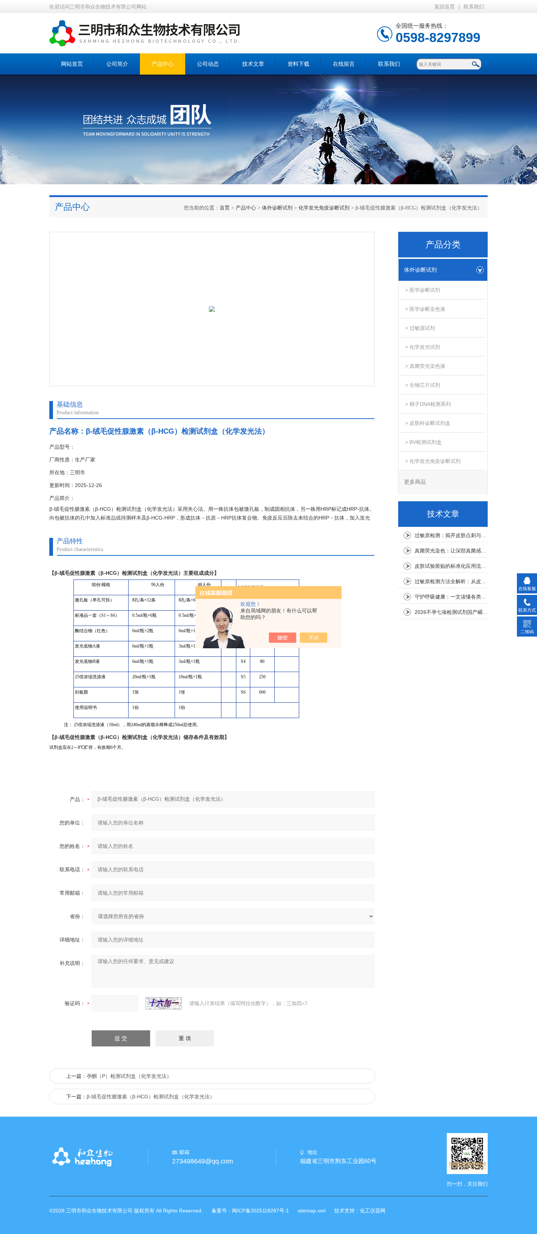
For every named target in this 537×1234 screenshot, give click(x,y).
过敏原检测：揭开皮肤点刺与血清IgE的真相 (451, 535)
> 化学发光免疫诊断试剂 (433, 461)
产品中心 (163, 64)
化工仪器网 (372, 1211)
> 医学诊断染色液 (425, 309)
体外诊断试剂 (277, 208)
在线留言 (344, 64)
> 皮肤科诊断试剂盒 (427, 423)
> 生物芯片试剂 (422, 385)
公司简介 (117, 64)
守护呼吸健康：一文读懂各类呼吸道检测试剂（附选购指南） (451, 597)
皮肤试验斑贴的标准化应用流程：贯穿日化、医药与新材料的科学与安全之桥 (451, 566)
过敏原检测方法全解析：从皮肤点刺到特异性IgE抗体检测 (451, 581)
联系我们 (474, 7)
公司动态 (208, 64)
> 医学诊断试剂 (422, 290)
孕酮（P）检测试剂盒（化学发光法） (129, 1076)
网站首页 (72, 64)
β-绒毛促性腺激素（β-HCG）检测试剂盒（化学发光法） (151, 1096)
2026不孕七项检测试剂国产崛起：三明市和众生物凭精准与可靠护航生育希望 (451, 612)
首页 (225, 208)
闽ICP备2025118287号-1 (260, 1211)
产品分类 (443, 244)
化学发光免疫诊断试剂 (324, 208)
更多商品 (415, 482)
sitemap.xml (311, 1211)
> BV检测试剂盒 (423, 442)
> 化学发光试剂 (422, 347)
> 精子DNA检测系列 (428, 404)
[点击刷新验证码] (163, 1003)
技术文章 (253, 64)
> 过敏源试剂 (420, 328)
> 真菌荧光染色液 (425, 366)
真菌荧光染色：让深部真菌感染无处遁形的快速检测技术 (451, 551)
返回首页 (444, 7)
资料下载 (298, 64)
